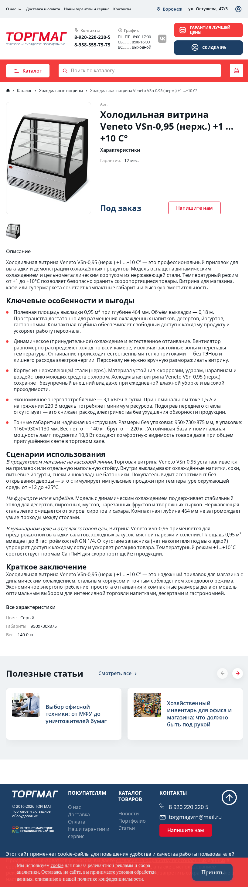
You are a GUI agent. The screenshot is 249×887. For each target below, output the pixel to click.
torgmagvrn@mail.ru (195, 817)
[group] (63, 714)
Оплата (76, 821)
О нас (11, 9)
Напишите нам (194, 208)
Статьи (126, 828)
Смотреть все (114, 673)
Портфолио (132, 820)
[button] (237, 673)
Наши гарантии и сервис (86, 9)
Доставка (79, 814)
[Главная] (8, 90)
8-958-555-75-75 (92, 45)
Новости (128, 813)
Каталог (32, 70)
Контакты (122, 9)
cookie (57, 865)
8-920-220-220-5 (92, 37)
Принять (212, 872)
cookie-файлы (74, 854)
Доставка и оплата (43, 9)
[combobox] (169, 9)
